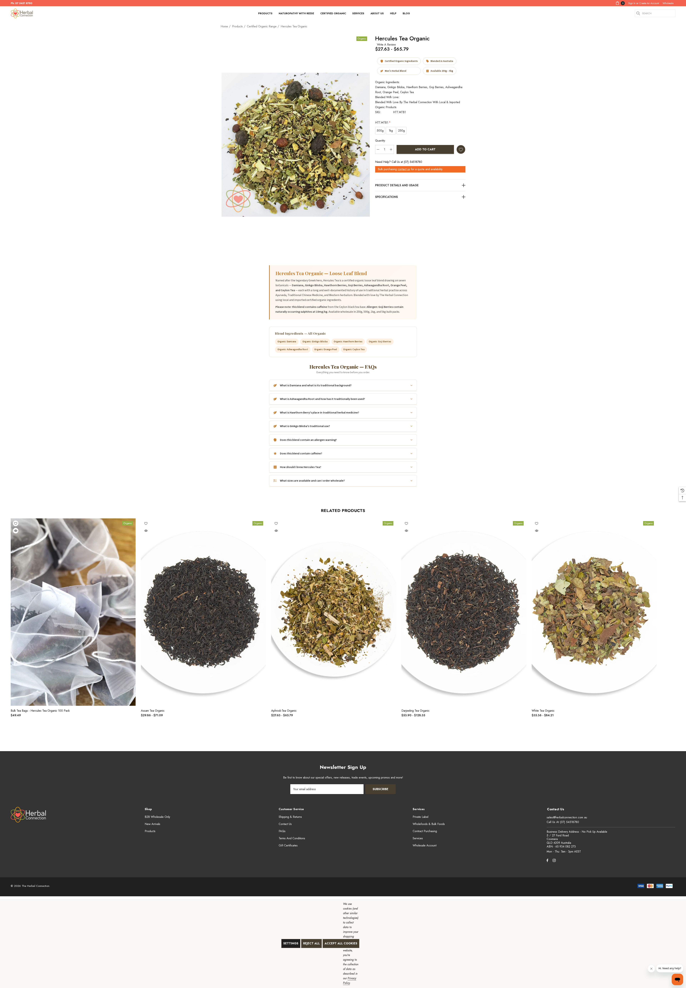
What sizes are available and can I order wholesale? (312, 481)
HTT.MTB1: (383, 122)
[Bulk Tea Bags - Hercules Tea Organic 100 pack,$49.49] (73, 612)
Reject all (311, 943)
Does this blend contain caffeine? (301, 453)
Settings (290, 943)
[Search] (638, 13)
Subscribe (380, 789)
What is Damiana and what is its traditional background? (316, 385)
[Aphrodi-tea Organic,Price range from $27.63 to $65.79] (333, 612)
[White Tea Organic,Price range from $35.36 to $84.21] (594, 612)
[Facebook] (547, 860)
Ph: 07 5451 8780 (21, 3)
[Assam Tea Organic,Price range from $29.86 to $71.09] (203, 612)
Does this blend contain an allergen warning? (308, 440)
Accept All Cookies (341, 943)
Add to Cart (425, 149)
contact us (404, 169)
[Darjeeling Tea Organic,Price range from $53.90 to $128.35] (463, 612)
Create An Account (649, 3)
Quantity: (380, 141)
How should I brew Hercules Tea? (300, 467)
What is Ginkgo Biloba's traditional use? (305, 426)
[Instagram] (555, 860)
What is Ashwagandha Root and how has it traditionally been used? (322, 399)
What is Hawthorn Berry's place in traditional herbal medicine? (319, 413)
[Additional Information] (420, 197)
